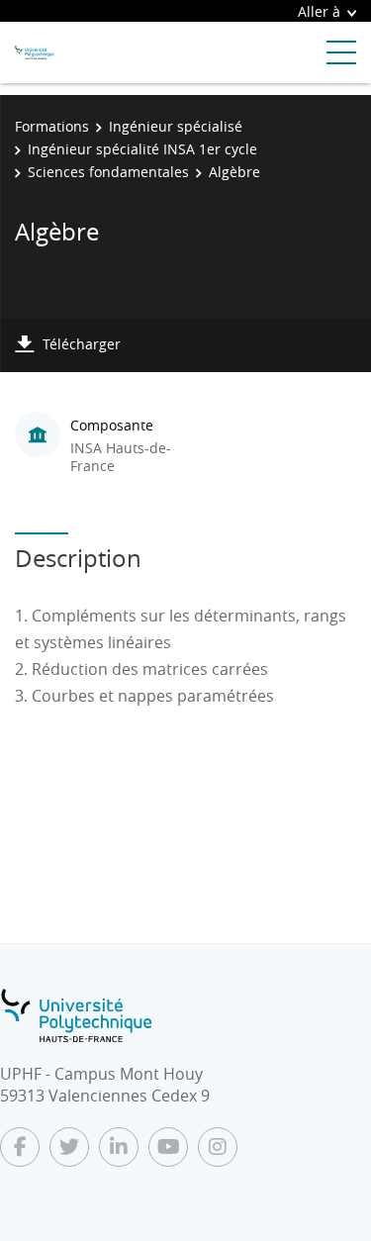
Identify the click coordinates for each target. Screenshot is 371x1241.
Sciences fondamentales (108, 171)
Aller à (319, 11)
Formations (52, 126)
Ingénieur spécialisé (175, 126)
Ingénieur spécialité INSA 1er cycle (142, 149)
